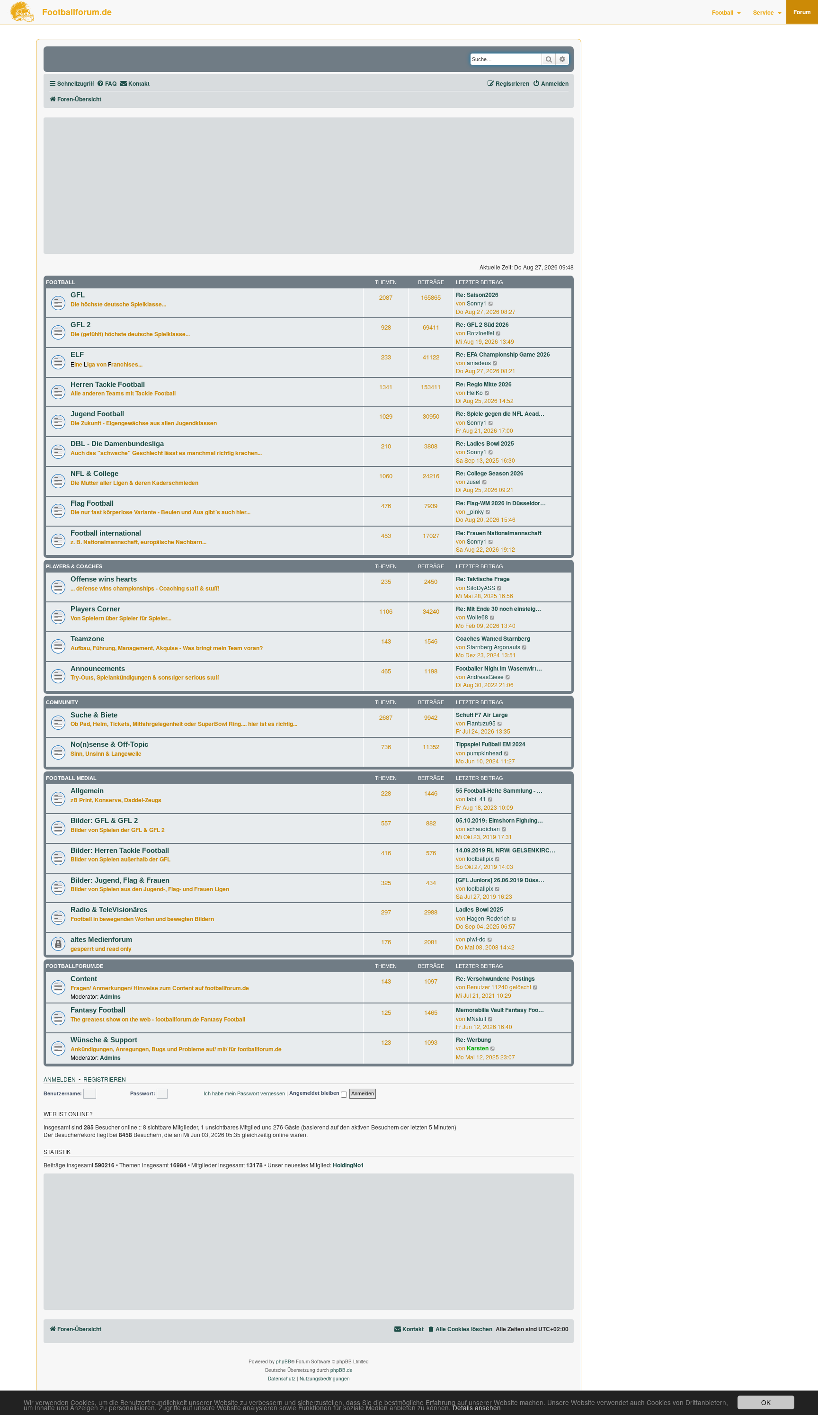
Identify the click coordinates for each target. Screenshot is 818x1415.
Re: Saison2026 (477, 295)
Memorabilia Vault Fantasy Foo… (500, 1010)
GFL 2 (80, 325)
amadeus (479, 362)
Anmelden (60, 1079)
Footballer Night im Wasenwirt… (499, 668)
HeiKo (475, 392)
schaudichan (483, 828)
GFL (78, 295)
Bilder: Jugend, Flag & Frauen (120, 880)
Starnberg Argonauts (493, 647)
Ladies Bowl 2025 (479, 909)
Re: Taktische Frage (483, 579)
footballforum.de (74, 966)
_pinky (475, 511)
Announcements (98, 668)
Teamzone (87, 639)
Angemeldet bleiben (315, 1093)
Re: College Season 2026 (490, 473)
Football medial (71, 778)
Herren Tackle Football (108, 384)
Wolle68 (477, 617)
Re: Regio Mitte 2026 (484, 384)
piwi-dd (476, 939)
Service (763, 12)
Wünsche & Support (104, 1040)
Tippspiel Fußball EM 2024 (490, 744)
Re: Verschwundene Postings (495, 979)
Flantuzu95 (481, 723)
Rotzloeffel (480, 333)
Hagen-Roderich (488, 918)
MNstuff (476, 1018)
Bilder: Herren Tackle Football (120, 850)
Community (62, 702)
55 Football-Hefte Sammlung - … (499, 791)
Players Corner (95, 609)
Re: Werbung (473, 1040)
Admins (110, 996)
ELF (77, 354)
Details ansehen (477, 1407)
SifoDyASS (481, 587)
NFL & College (94, 473)
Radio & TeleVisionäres (109, 909)
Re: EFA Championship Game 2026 (503, 354)
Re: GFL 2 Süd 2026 (482, 325)
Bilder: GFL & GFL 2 (104, 820)
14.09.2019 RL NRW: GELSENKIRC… (505, 850)
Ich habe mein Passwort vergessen (244, 1093)
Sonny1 (477, 303)
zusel (473, 481)
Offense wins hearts (104, 579)
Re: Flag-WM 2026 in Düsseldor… (501, 503)
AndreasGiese (485, 676)
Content (84, 979)
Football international (106, 533)
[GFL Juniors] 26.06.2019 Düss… (500, 880)
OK (766, 1402)
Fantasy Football (98, 1010)
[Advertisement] (309, 185)
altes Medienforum (101, 939)
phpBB (283, 1361)
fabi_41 (476, 799)
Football (722, 12)
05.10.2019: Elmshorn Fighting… (499, 820)
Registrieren (104, 1079)
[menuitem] (106, 83)
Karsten (478, 1048)
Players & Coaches (74, 566)
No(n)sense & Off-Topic (109, 744)
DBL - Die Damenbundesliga (117, 444)
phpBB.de (341, 1370)
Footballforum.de (77, 12)
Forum (802, 12)
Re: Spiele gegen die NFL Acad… (500, 414)
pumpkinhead (484, 753)
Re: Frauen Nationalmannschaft (499, 533)
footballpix (480, 858)
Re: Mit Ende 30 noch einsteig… (498, 609)
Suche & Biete (94, 715)
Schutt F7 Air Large (482, 715)
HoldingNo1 (348, 1165)
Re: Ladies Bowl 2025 (485, 443)
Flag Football (92, 503)
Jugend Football (97, 414)
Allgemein (87, 791)
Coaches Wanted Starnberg (493, 639)
